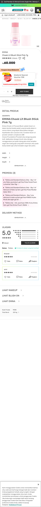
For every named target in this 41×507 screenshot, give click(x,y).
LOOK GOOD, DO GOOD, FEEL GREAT (28, 15)
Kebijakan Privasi (15, 505)
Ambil (31, 84)
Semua (4, 248)
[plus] (11, 91)
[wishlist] (19, 58)
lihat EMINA (9, 301)
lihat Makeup (10, 290)
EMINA (5, 52)
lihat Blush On (11, 296)
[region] (20, 494)
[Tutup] (38, 484)
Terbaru (10, 248)
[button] (38, 10)
